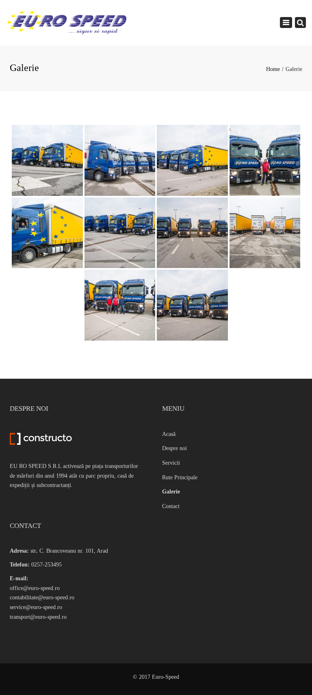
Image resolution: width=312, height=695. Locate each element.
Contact (171, 506)
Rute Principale (179, 477)
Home (273, 69)
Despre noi (174, 448)
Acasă (169, 434)
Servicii (171, 463)
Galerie (171, 492)
